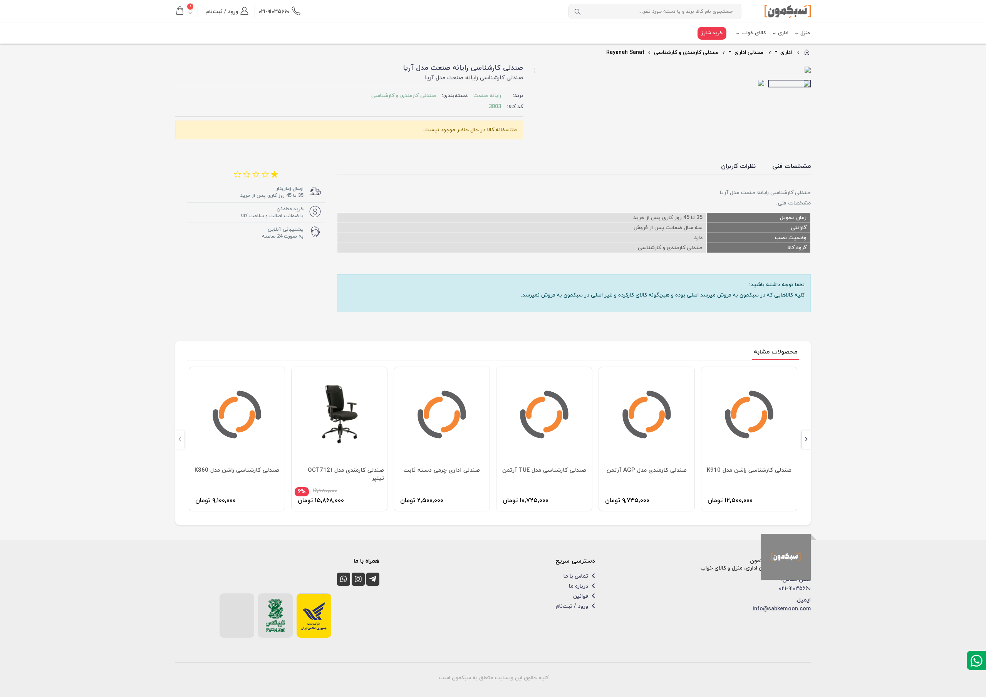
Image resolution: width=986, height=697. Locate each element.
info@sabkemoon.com (782, 609)
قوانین (581, 596)
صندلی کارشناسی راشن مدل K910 (646, 470)
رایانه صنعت (487, 95)
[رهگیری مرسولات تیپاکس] (275, 615)
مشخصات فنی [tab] (791, 166)
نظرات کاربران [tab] (738, 166)
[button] (186, 11)
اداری (783, 33)
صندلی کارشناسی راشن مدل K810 (749, 470)
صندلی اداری (748, 52)
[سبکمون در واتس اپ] (343, 579)
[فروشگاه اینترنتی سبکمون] (786, 557)
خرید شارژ (712, 33)
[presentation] (540, 70)
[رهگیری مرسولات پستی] (313, 615)
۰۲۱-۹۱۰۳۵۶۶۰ (795, 588)
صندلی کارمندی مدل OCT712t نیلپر (243, 474)
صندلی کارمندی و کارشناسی (686, 52)
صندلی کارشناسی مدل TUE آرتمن (442, 470)
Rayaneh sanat (625, 52)
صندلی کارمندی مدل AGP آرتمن (544, 470)
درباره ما (579, 586)
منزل (805, 33)
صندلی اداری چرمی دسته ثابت (339, 470)
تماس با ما (576, 576)
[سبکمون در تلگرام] (372, 579)
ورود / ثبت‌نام (573, 606)
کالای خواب (753, 33)
